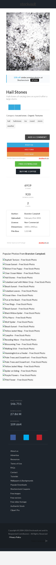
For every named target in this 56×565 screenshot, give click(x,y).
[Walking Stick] (18, 348)
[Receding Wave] (19, 339)
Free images (15, 493)
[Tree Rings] (17, 304)
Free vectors (15, 498)
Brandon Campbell (32, 213)
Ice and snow (21, 115)
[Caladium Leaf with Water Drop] (27, 282)
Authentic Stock (17, 506)
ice (25, 121)
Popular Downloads (18, 485)
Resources (15, 459)
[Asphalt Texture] (20, 259)
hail (8, 121)
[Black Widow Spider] (21, 313)
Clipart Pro (15, 510)
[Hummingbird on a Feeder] (24, 353)
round (32, 121)
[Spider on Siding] (20, 370)
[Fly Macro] (17, 317)
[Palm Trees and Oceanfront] (25, 357)
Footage (29, 154)
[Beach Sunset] (18, 286)
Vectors (29, 150)
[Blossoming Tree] (20, 344)
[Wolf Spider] (18, 322)
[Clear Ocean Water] (21, 273)
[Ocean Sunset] (19, 264)
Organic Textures (35, 115)
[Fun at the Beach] (20, 299)
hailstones (17, 121)
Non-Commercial (31, 222)
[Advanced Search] (49, 4)
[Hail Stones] (18, 277)
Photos (29, 145)
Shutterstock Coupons (20, 489)
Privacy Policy (15, 537)
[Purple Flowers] (19, 375)
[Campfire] (16, 335)
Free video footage (18, 502)
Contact (14, 472)
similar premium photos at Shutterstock (28, 78)
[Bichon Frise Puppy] (21, 268)
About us (14, 451)
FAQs (12, 467)
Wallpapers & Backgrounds (21, 480)
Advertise (14, 455)
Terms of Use (16, 463)
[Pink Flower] (18, 379)
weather (10, 126)
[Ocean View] (18, 295)
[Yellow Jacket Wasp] (21, 330)
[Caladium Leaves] (20, 291)
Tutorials (14, 476)
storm (40, 121)
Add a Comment (37, 137)
